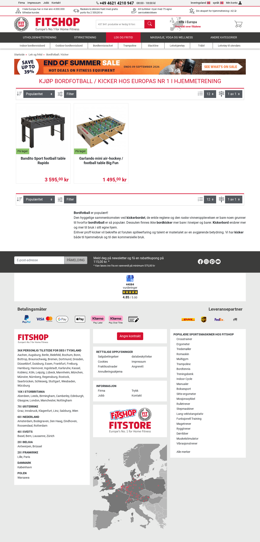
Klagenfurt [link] (45, 411)
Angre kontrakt (130, 336)
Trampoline (184, 364)
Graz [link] (20, 411)
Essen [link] (48, 363)
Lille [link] (19, 457)
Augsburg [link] (34, 355)
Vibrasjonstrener (187, 443)
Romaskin (183, 354)
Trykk (135, 390)
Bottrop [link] (22, 359)
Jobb (46, 2)
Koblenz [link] (22, 372)
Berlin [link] (45, 355)
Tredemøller (184, 349)
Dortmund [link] (65, 359)
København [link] (24, 467)
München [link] (77, 372)
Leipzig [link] (40, 372)
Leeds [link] (34, 396)
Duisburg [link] (38, 363)
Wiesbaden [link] (68, 381)
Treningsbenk (185, 374)
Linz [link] (55, 411)
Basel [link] (20, 436)
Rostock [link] (64, 377)
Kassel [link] (76, 368)
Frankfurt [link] (60, 363)
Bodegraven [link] (41, 421)
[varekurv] (239, 24)
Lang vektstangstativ (190, 414)
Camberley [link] (62, 396)
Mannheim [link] (63, 372)
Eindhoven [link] (70, 421)
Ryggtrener (184, 428)
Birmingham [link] (47, 396)
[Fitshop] (50, 24)
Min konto (231, 2)
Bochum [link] (67, 355)
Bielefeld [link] (55, 355)
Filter (70, 94)
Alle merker (183, 452)
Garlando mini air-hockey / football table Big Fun (101, 160)
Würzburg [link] (23, 385)
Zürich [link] (50, 436)
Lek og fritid (123, 37)
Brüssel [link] (37, 446)
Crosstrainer (184, 339)
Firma (21, 2)
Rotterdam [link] (40, 425)
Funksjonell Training (189, 419)
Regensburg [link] (49, 377)
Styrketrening (85, 37)
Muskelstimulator (187, 438)
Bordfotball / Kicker (57, 54)
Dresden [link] (78, 359)
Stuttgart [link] (54, 381)
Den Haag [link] (56, 421)
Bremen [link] (52, 359)
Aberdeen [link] (23, 396)
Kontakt (56, 2)
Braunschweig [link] (37, 359)
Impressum (34, 2)
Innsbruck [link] (31, 411)
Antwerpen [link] (24, 446)
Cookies (103, 361)
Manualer (182, 384)
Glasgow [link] (22, 400)
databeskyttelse (142, 356)
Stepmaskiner (185, 409)
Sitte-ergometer (186, 394)
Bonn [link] (77, 355)
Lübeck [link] (50, 372)
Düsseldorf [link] (24, 363)
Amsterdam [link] (24, 421)
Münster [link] (22, 377)
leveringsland (198, 2)
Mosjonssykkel (186, 399)
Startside (19, 54)
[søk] (149, 24)
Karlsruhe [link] (64, 368)
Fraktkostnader (107, 366)
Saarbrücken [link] (25, 381)
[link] (200, 262)
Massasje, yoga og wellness (171, 37)
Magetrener (184, 424)
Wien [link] (75, 411)
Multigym (182, 359)
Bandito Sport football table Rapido (43, 160)
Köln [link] (32, 372)
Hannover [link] (37, 368)
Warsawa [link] (23, 477)
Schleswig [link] (41, 381)
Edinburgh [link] (76, 396)
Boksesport (184, 389)
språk (216, 2)
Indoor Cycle (184, 379)
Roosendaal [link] (24, 425)
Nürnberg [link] (35, 377)
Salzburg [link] (65, 411)
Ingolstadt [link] (50, 368)
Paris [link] (27, 457)
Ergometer (183, 344)
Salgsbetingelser (108, 356)
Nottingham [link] (64, 400)
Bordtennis (183, 369)
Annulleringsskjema (110, 371)
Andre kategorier (223, 37)
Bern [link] (28, 436)
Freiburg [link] (72, 363)
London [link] (34, 400)
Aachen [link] (22, 355)
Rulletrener (183, 404)
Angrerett (138, 366)
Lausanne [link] (39, 436)
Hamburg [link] (23, 368)
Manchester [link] (48, 400)
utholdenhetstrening (39, 37)
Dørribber (182, 433)
